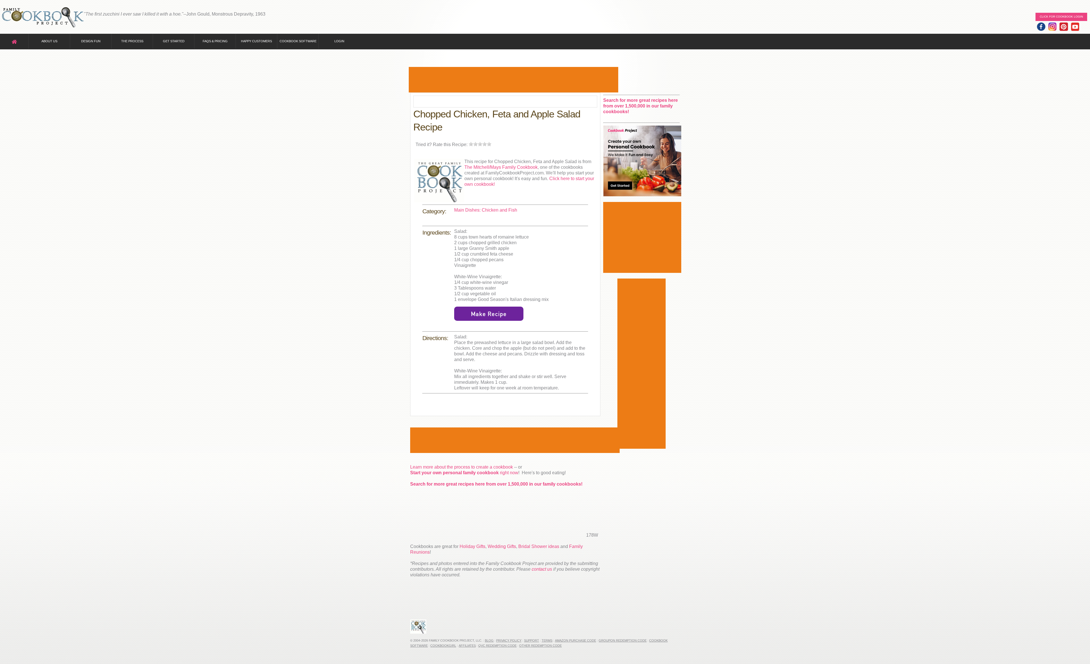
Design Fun (90, 41)
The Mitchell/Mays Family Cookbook (501, 167)
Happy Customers (256, 41)
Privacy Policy (508, 640)
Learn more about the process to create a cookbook (461, 467)
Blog (489, 640)
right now (464, 472)
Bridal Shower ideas (538, 546)
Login (339, 41)
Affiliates (467, 645)
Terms (547, 640)
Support (531, 640)
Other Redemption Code (540, 645)
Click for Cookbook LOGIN (1061, 16)
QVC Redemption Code (497, 645)
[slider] (480, 144)
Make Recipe (489, 313)
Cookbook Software (298, 41)
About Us (49, 41)
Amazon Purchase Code (575, 640)
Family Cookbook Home (42, 17)
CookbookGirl (443, 645)
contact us (542, 569)
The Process (132, 41)
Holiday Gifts (472, 546)
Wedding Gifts (502, 546)
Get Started (174, 41)
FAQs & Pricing (215, 41)
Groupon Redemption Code (623, 640)
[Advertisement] (513, 79)
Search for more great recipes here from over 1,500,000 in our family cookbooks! (496, 484)
